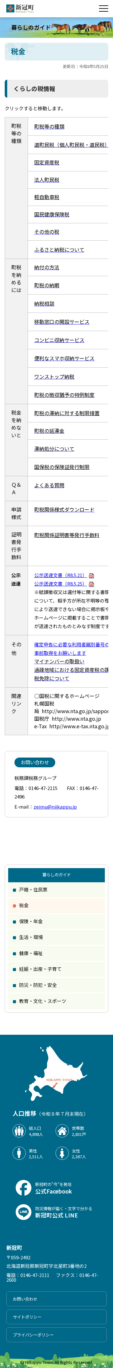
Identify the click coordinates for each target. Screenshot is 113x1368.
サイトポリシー (27, 1317)
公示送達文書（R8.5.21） (60, 575)
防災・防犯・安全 (38, 985)
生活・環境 (31, 937)
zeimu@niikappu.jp (55, 806)
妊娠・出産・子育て (40, 968)
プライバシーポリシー (33, 1335)
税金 (24, 905)
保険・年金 (31, 921)
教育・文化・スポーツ (42, 1001)
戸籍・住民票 (33, 889)
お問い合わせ (25, 1299)
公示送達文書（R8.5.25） (60, 583)
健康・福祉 (31, 953)
